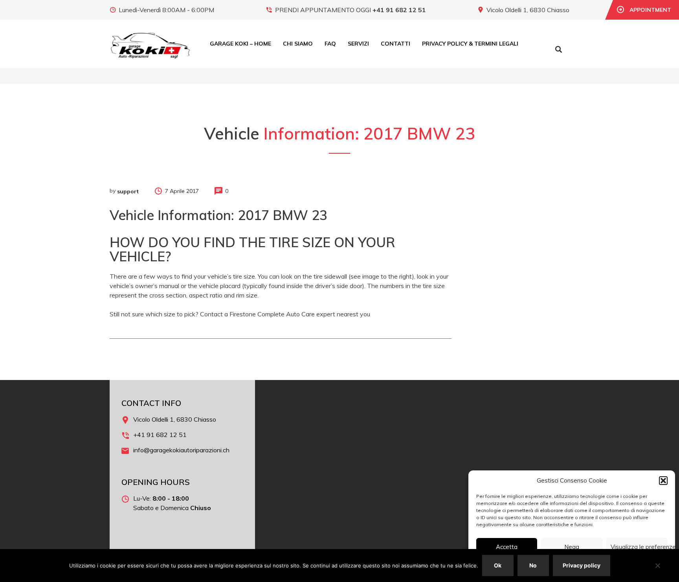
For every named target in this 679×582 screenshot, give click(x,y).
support (128, 191)
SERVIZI (358, 43)
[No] (657, 565)
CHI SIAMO (298, 43)
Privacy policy (581, 565)
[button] (663, 481)
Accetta (507, 547)
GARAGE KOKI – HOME (240, 43)
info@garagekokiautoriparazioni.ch (181, 450)
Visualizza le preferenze (639, 547)
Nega (571, 547)
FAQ (330, 43)
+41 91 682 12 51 (399, 10)
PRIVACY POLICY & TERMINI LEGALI (470, 43)
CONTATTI (395, 43)
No (533, 565)
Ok (497, 565)
